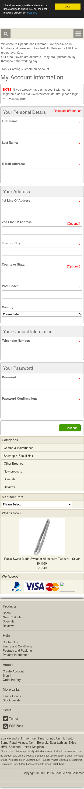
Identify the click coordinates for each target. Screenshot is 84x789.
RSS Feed (16, 725)
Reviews (9, 487)
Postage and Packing (17, 650)
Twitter (13, 718)
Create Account (13, 671)
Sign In (7, 675)
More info (32, 12)
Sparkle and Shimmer (69, 773)
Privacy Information (16, 654)
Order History (12, 679)
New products (13, 471)
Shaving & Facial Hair (18, 455)
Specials (9, 479)
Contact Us (10, 642)
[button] (70, 427)
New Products (12, 617)
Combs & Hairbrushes (18, 447)
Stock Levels (12, 700)
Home (7, 613)
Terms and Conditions (17, 646)
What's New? (11, 513)
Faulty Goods (12, 696)
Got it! (68, 6)
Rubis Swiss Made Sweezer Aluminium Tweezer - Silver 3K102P (42, 560)
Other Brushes (13, 463)
